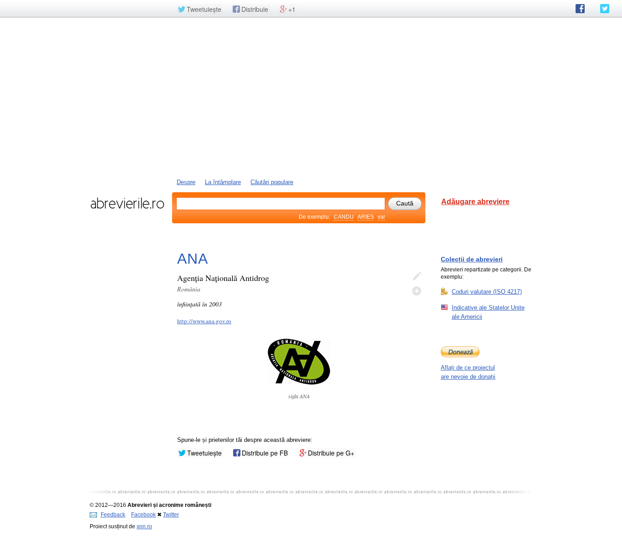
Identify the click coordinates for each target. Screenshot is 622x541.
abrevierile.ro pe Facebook (580, 8)
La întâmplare (223, 182)
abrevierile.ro (127, 203)
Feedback (113, 514)
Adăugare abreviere (475, 201)
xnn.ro (144, 526)
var (381, 217)
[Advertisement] (311, 96)
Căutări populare (271, 182)
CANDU (344, 217)
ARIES (365, 217)
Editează (416, 276)
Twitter (171, 514)
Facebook (143, 514)
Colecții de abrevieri (472, 259)
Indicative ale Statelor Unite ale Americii (488, 312)
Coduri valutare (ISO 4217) (487, 291)
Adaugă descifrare (416, 291)
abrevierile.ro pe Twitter (604, 8)
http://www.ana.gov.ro (204, 321)
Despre (186, 182)
